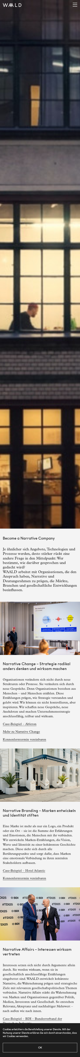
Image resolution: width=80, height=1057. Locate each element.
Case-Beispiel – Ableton (19, 724)
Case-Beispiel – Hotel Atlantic (24, 870)
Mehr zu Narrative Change (21, 731)
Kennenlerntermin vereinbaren (24, 739)
